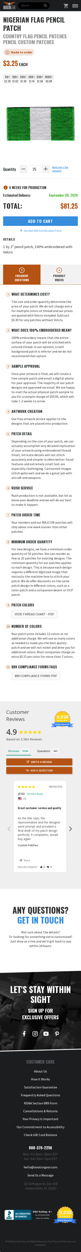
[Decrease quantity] (23, 169)
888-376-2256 (40, 1147)
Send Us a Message (40, 1175)
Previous (9, 828)
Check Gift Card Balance (40, 1135)
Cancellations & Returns (40, 1111)
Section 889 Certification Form (42, 231)
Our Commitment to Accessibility (40, 1127)
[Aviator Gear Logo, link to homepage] (9, 6)
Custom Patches (28, 845)
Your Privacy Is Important (41, 1119)
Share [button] (26, 860)
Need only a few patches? (60, 169)
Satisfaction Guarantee (40, 1087)
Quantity (9, 169)
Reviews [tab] (13, 751)
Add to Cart (40, 221)
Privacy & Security (62, 1241)
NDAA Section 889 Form (40, 1103)
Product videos (59, 278)
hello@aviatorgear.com (40, 1167)
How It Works (40, 1079)
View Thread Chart (34, 614)
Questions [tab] (43, 751)
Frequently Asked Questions (40, 1095)
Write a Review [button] (41, 762)
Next (71, 828)
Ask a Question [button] (41, 770)
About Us (40, 1071)
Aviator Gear (19, 1241)
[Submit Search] (45, 5)
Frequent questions (22, 278)
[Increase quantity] (45, 169)
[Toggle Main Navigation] (75, 5)
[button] (42, 867)
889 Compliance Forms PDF (36, 676)
